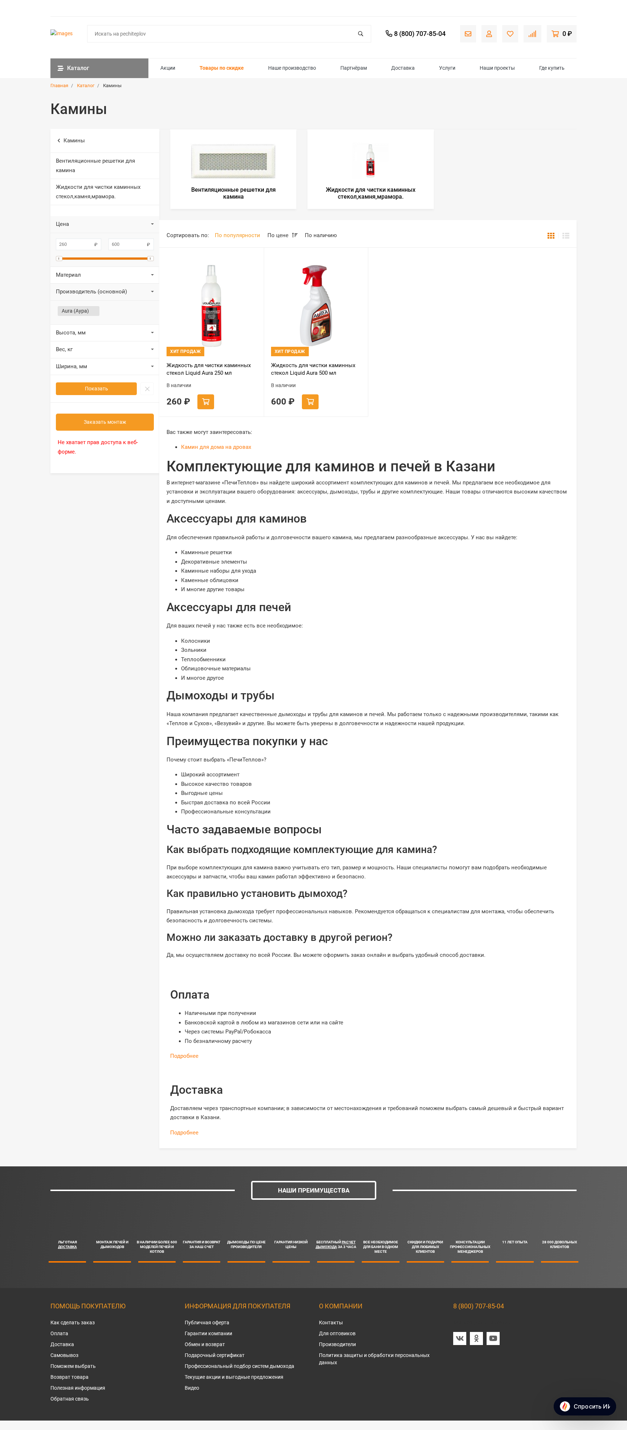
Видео (192, 1388)
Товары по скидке (222, 68)
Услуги (447, 68)
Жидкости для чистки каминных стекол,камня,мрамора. (98, 192)
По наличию (321, 235)
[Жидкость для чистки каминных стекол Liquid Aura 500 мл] (316, 305)
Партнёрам (353, 68)
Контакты (331, 1322)
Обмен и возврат (205, 1344)
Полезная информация (77, 1388)
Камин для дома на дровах (216, 447)
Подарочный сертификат (215, 1355)
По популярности (237, 235)
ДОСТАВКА (67, 1247)
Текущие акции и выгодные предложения (234, 1377)
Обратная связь (69, 1399)
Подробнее (184, 1056)
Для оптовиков (337, 1333)
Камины (74, 140)
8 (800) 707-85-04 (478, 1306)
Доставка (403, 68)
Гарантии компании (208, 1333)
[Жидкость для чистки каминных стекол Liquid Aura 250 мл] (212, 305)
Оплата (59, 1333)
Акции (167, 68)
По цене (278, 235)
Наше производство (292, 68)
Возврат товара (69, 1377)
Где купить (552, 68)
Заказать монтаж (105, 422)
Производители (337, 1344)
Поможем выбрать (73, 1366)
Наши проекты (497, 68)
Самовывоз (64, 1355)
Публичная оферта (207, 1322)
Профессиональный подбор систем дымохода (239, 1366)
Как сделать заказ (72, 1322)
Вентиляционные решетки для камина (95, 166)
